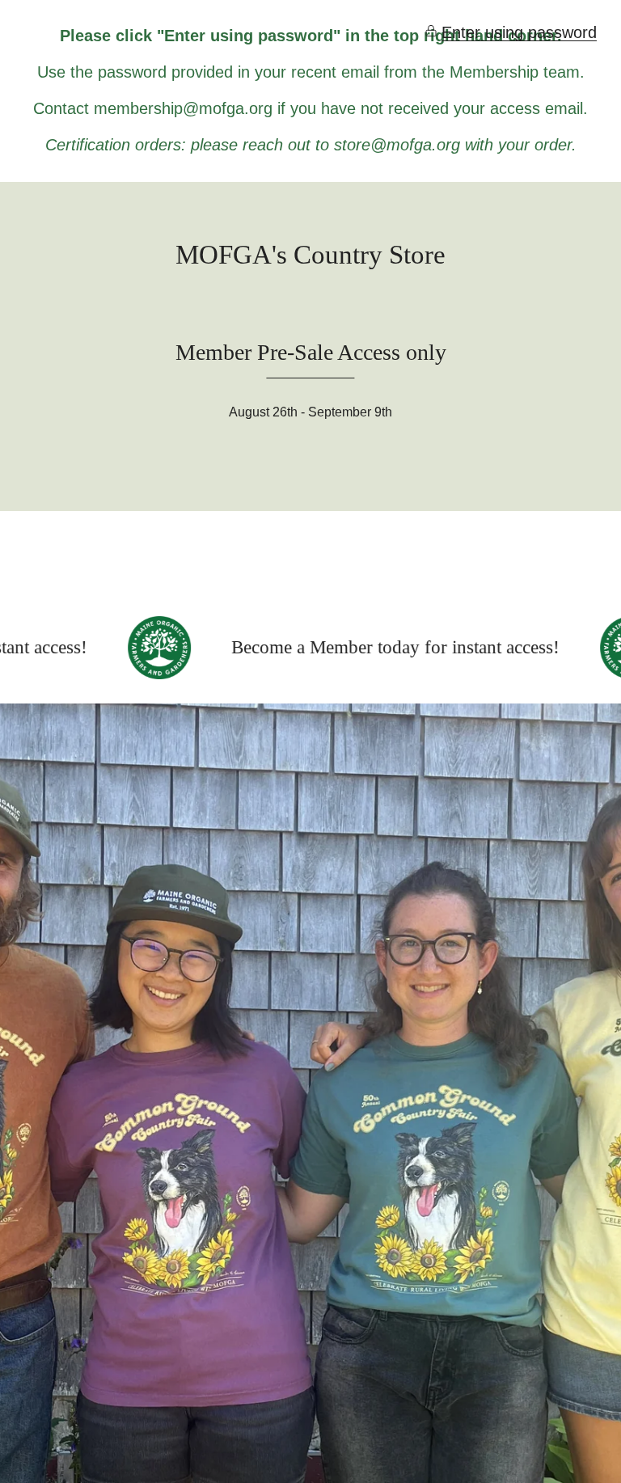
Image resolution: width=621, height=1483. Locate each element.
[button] (510, 32)
